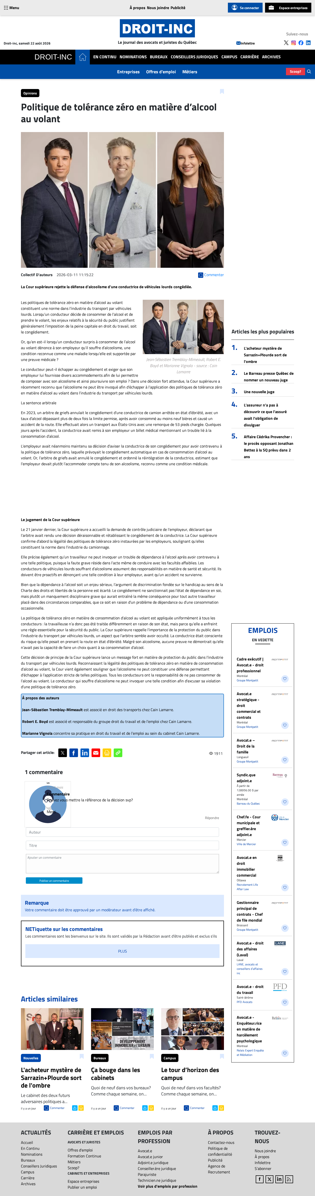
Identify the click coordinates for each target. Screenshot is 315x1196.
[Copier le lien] (118, 752)
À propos (137, 8)
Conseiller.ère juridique (157, 1168)
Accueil (27, 1142)
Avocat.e (145, 1151)
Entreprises (128, 71)
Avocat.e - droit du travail (250, 989)
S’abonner (263, 1168)
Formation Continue (84, 1156)
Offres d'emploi (161, 71)
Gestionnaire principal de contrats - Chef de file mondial (250, 911)
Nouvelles (30, 1058)
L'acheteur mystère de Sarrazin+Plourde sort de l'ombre (265, 354)
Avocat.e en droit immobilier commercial (247, 866)
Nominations (133, 57)
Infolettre (248, 43)
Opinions (30, 93)
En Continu (104, 57)
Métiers (189, 71)
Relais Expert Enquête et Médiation (250, 1052)
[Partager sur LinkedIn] (84, 752)
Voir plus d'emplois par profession (167, 1186)
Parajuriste (147, 1174)
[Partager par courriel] (96, 752)
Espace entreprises (293, 7)
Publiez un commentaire (54, 880)
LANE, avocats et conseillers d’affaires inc (250, 968)
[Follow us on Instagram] (294, 43)
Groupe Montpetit (247, 680)
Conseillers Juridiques (194, 57)
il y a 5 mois (55, 787)
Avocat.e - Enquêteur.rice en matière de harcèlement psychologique (249, 1029)
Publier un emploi (82, 1187)
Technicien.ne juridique (157, 1180)
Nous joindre (158, 8)
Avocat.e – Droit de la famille (246, 746)
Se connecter (249, 7)
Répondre (212, 817)
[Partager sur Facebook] (73, 752)
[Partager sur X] (62, 752)
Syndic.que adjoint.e (246, 778)
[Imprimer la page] (107, 752)
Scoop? (295, 71)
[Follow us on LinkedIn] (308, 43)
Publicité (178, 8)
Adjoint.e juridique (153, 1163)
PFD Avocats (244, 1002)
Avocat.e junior (150, 1157)
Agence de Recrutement (219, 1169)
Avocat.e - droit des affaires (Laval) (250, 949)
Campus (229, 57)
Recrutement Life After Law (247, 886)
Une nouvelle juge (259, 392)
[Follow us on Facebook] (301, 43)
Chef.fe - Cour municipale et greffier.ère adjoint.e (249, 825)
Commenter (57, 1108)
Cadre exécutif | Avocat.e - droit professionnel (250, 665)
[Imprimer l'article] (81, 1107)
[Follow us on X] (286, 43)
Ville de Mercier (246, 844)
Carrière (249, 57)
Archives (271, 57)
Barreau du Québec (248, 803)
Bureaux (159, 57)
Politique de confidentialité (220, 1151)
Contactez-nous (221, 1142)
